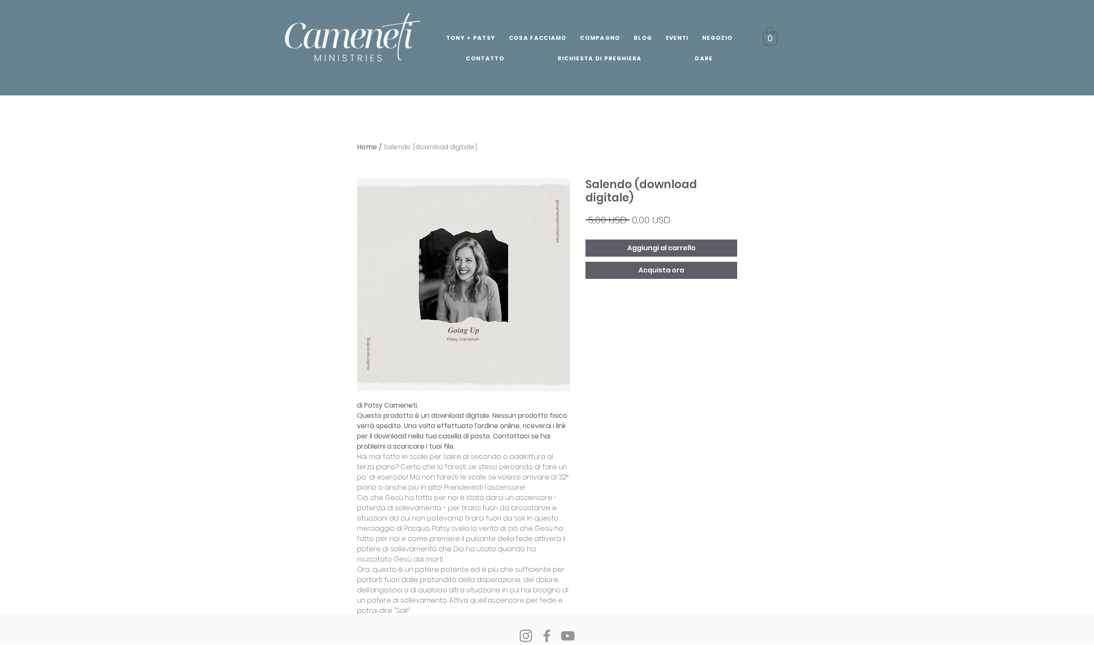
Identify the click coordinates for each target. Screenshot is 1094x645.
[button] (770, 36)
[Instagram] (526, 635)
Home (367, 147)
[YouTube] (567, 635)
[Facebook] (546, 635)
